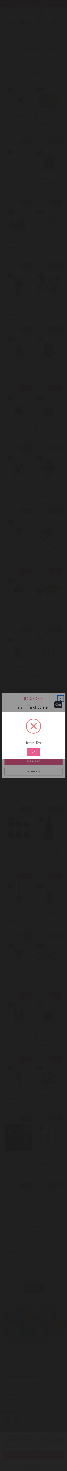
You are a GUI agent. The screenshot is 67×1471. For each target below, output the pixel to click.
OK (33, 752)
